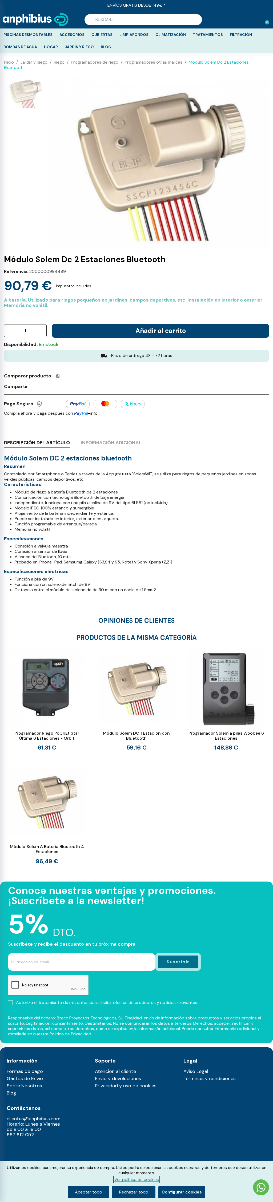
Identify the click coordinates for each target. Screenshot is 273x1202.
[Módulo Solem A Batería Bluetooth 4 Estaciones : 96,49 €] (47, 813)
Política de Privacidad (70, 1034)
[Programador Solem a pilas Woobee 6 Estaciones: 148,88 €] (226, 700)
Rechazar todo (133, 1192)
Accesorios (72, 34)
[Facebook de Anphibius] (10, 1155)
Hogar (51, 46)
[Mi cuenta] (256, 20)
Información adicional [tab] (111, 442)
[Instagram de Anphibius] (10, 1148)
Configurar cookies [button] (182, 1192)
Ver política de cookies (136, 1179)
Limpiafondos (133, 34)
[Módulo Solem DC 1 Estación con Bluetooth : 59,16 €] (136, 700)
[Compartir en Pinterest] (54, 386)
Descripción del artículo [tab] (37, 442)
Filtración (241, 34)
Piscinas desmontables (28, 34)
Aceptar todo (88, 1192)
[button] (264, 19)
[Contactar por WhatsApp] (261, 1188)
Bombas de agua (20, 46)
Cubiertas (102, 34)
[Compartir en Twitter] (45, 386)
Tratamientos (208, 34)
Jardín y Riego (79, 46)
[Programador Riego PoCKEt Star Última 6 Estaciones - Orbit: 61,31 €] (47, 700)
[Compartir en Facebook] (35, 386)
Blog (106, 46)
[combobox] (143, 19)
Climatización (170, 34)
